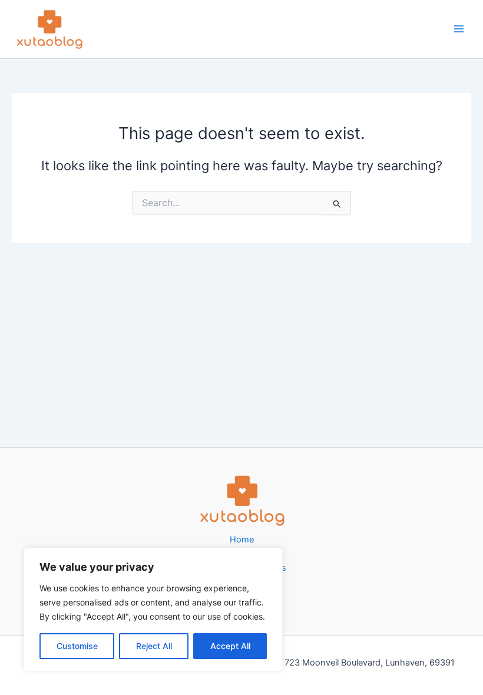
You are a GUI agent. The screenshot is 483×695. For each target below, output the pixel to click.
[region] (153, 609)
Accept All (230, 646)
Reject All (154, 646)
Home (242, 539)
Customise (77, 646)
